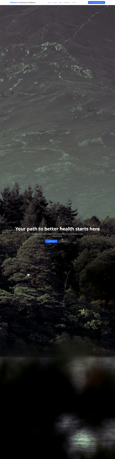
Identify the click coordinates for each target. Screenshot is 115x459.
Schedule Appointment (98, 2)
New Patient (67, 2)
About (60, 2)
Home (49, 2)
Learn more (64, 241)
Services (55, 2)
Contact (74, 2)
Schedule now (51, 241)
